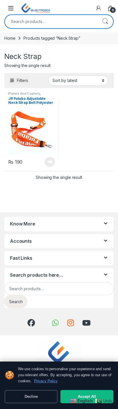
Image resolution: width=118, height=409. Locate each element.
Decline (31, 396)
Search (105, 21)
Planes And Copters (24, 93)
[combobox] (51, 21)
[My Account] (98, 8)
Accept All (87, 396)
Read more (50, 162)
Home (9, 38)
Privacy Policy (46, 381)
